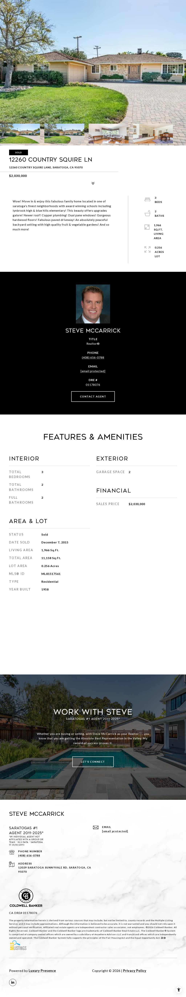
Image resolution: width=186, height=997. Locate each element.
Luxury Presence (42, 971)
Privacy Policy (134, 971)
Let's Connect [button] (93, 761)
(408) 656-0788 (93, 357)
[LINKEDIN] (12, 982)
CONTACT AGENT (93, 396)
